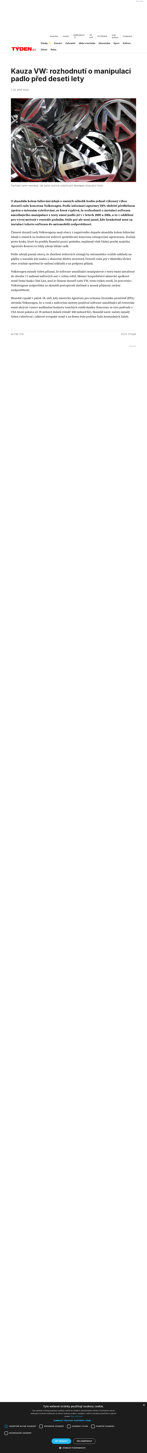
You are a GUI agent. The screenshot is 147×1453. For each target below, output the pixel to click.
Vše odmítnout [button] (84, 1441)
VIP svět (91, 36)
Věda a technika (87, 43)
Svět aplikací (115, 36)
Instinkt (66, 36)
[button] (73, 1420)
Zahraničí (70, 43)
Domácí (58, 43)
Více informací (77, 1416)
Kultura (127, 43)
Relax (53, 49)
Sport (116, 43)
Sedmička (54, 36)
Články (44, 43)
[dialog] (73, 1427)
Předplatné (127, 36)
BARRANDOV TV (79, 36)
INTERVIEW (102, 36)
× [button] (144, 1405)
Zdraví (44, 49)
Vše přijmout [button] (61, 1441)
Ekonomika (104, 43)
